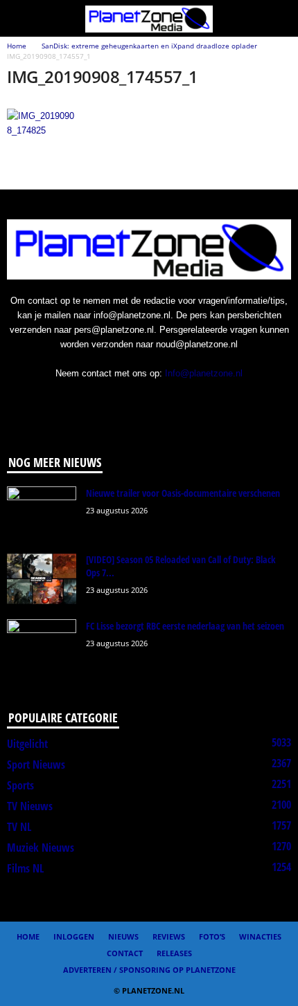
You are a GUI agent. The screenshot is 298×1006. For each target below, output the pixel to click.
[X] (151, 400)
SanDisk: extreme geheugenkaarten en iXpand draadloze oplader (149, 46)
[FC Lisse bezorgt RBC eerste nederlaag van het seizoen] (41, 645)
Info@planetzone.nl (204, 373)
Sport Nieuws (36, 764)
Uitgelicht (27, 743)
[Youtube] (206, 400)
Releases (174, 953)
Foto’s (212, 936)
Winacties (260, 936)
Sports (20, 785)
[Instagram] (122, 400)
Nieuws (123, 936)
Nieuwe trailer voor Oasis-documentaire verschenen (183, 493)
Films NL (25, 868)
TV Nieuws (30, 806)
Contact (125, 953)
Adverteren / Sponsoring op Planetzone (149, 969)
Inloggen (73, 936)
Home (16, 46)
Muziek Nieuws (40, 847)
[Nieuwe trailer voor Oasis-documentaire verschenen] (41, 512)
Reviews (168, 936)
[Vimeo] (179, 400)
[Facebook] (94, 400)
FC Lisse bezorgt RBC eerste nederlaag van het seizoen (185, 625)
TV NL (19, 826)
